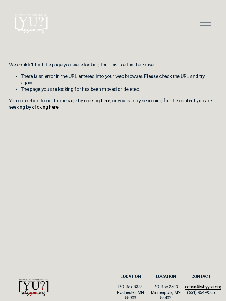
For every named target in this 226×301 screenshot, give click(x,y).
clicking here (97, 100)
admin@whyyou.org (203, 287)
